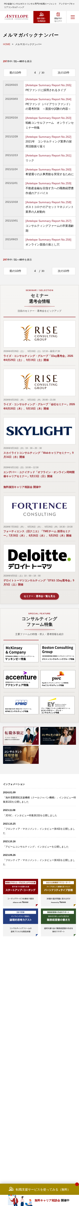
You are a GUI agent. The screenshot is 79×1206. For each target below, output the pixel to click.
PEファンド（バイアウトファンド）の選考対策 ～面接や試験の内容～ (49, 104)
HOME (6, 44)
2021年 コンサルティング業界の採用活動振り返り (49, 141)
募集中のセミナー (58, 19)
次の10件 (63, 72)
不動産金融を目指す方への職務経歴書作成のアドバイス (50, 188)
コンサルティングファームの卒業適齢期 (50, 225)
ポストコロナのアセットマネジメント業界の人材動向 (50, 207)
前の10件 (15, 72)
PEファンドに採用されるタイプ (48, 88)
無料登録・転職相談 (41, 19)
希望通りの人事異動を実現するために (50, 172)
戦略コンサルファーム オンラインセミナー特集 (50, 122)
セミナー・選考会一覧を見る (39, 596)
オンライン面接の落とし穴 (48, 242)
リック (48, 158)
